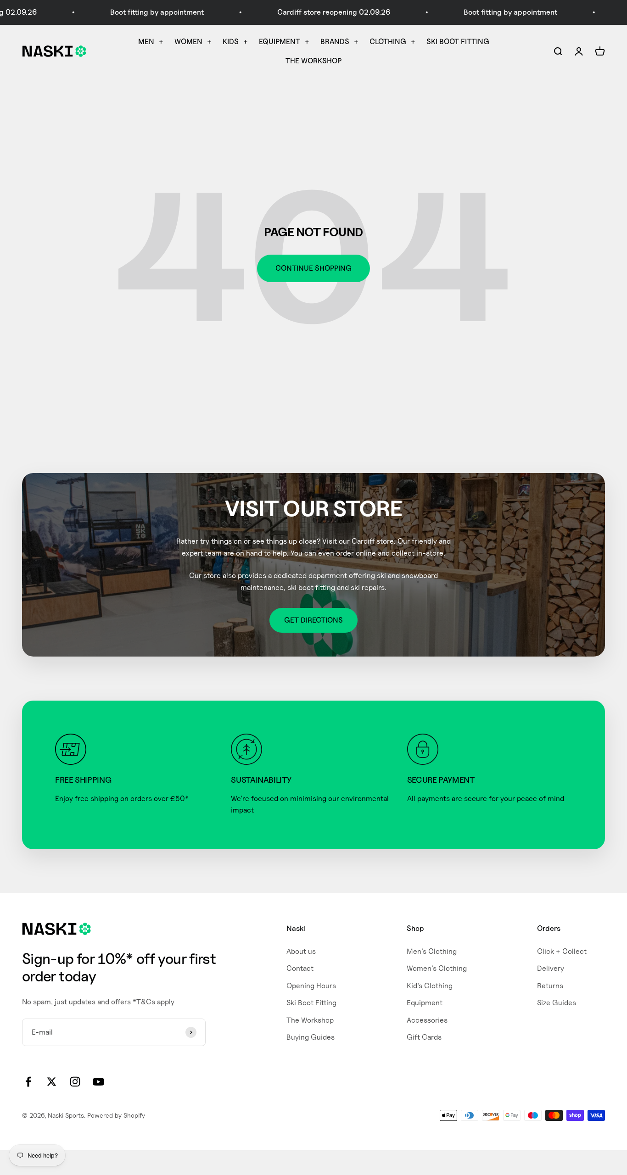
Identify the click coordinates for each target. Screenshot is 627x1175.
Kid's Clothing (430, 985)
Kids (231, 41)
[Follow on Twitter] (51, 1081)
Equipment (279, 41)
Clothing (387, 41)
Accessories (427, 1020)
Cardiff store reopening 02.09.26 (316, 12)
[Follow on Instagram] (75, 1081)
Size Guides (556, 1002)
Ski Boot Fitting (457, 41)
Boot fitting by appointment (140, 12)
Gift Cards (424, 1037)
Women (188, 41)
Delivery (550, 968)
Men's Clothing (432, 951)
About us (301, 951)
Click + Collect (562, 951)
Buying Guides (310, 1037)
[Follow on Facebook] (28, 1081)
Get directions (313, 620)
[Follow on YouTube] (98, 1081)
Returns (550, 985)
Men (146, 41)
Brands (334, 41)
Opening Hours (311, 985)
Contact (300, 968)
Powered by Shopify (116, 1115)
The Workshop (313, 60)
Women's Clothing (437, 968)
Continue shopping (313, 268)
